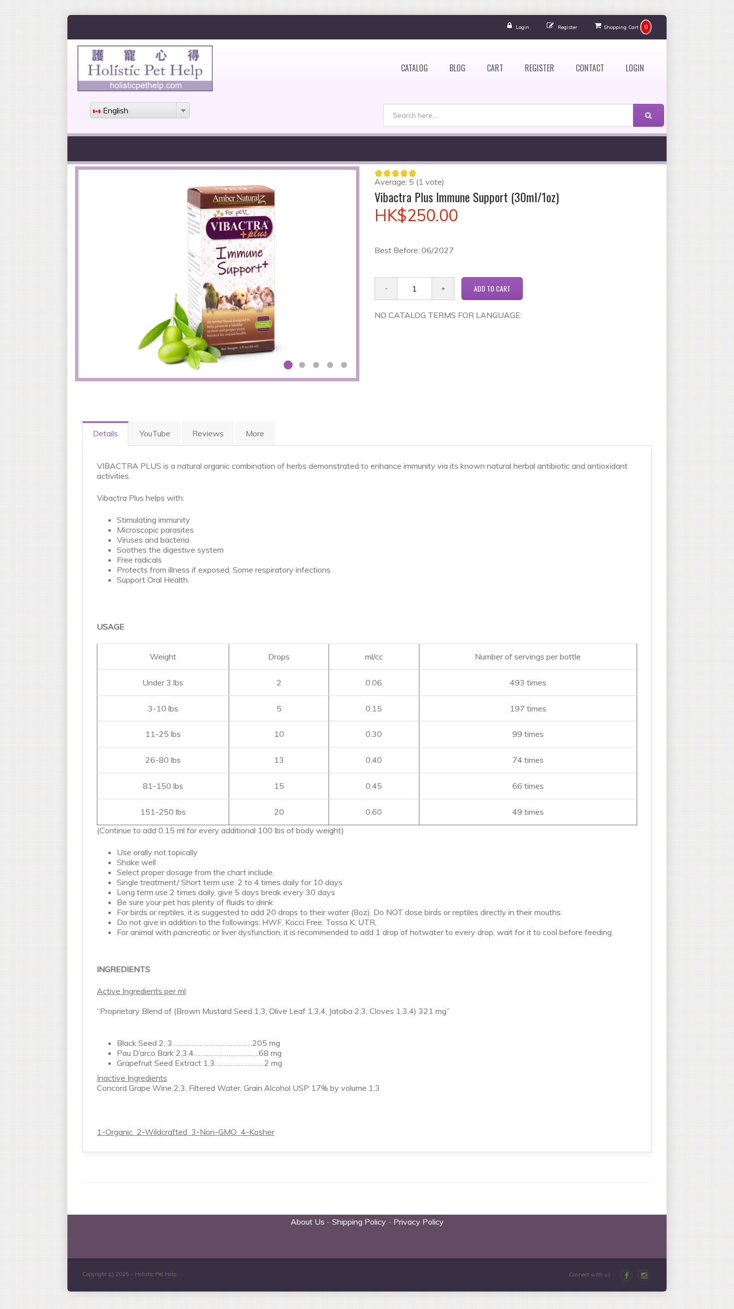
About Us (308, 1222)
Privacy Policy (418, 1222)
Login (522, 27)
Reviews (208, 433)
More (255, 433)
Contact (590, 68)
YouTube (155, 433)
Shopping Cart (621, 27)
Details (105, 433)
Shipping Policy (359, 1222)
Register (567, 27)
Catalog (414, 68)
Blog (457, 68)
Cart (495, 68)
